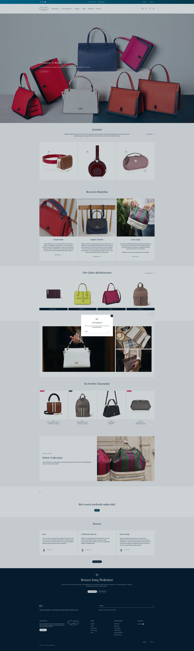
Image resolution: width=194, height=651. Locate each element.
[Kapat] (112, 316)
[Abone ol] (108, 331)
